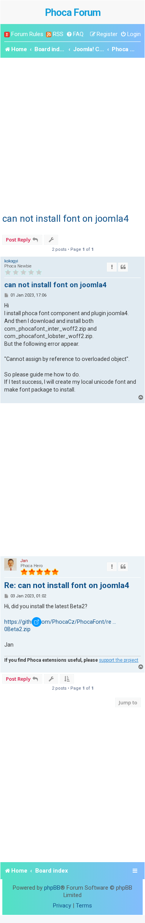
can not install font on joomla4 (65, 218)
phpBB (52, 887)
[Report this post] (112, 267)
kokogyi (11, 261)
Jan (24, 560)
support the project (118, 660)
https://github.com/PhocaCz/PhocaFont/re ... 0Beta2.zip (60, 626)
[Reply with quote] (123, 267)
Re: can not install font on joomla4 (66, 585)
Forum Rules (27, 34)
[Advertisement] (72, 134)
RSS (58, 34)
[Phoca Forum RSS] (48, 34)
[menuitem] (75, 34)
